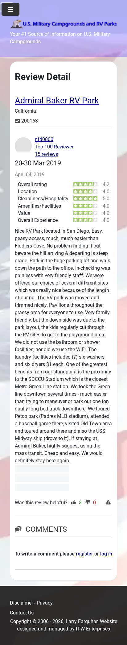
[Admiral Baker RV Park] (42, 468)
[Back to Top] (116, 633)
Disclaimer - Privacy (31, 603)
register (84, 554)
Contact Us (22, 613)
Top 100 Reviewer (54, 147)
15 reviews (46, 154)
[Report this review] (109, 502)
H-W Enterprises (93, 629)
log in (106, 554)
